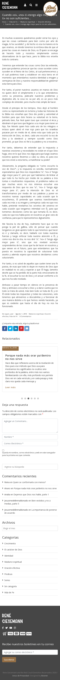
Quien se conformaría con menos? (29, 482)
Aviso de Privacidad (20, 675)
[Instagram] (15, 628)
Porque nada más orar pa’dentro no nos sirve (28, 357)
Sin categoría (10, 586)
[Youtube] (10, 628)
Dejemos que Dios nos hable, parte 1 (31, 494)
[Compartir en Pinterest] (21, 328)
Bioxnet (44, 675)
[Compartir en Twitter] (10, 328)
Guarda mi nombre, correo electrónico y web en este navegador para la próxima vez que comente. (28, 453)
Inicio (4, 22)
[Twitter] (6, 628)
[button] (22, 398)
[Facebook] (3, 628)
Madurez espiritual (27, 22)
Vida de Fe (13, 22)
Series (7, 580)
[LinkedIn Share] (15, 328)
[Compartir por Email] (26, 328)
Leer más (10, 387)
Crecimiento (10, 543)
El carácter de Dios (13, 549)
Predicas (8, 574)
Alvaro (7, 488)
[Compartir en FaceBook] (4, 328)
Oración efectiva (44, 22)
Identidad (8, 555)
